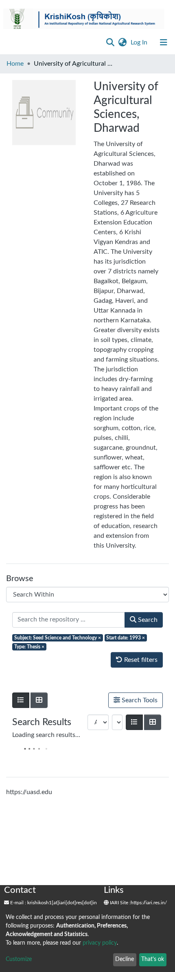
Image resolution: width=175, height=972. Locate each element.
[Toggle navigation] (163, 42)
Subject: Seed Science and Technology (57, 637)
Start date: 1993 (125, 637)
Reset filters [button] (140, 660)
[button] (122, 42)
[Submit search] (110, 42)
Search (147, 620)
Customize (19, 959)
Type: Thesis (29, 646)
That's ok (152, 959)
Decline (124, 959)
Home (15, 63)
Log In (140, 42)
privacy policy (100, 943)
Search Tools (139, 700)
